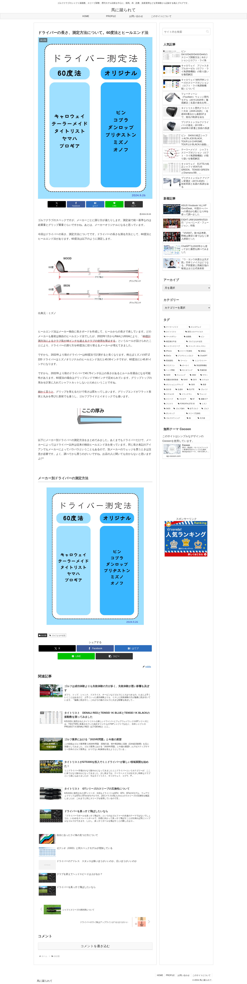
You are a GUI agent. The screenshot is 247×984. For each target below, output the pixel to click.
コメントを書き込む (95, 946)
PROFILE (170, 975)
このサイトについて (202, 975)
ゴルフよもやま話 (58, 635)
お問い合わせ (184, 975)
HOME (160, 975)
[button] (134, 204)
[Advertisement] (186, 487)
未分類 (43, 635)
